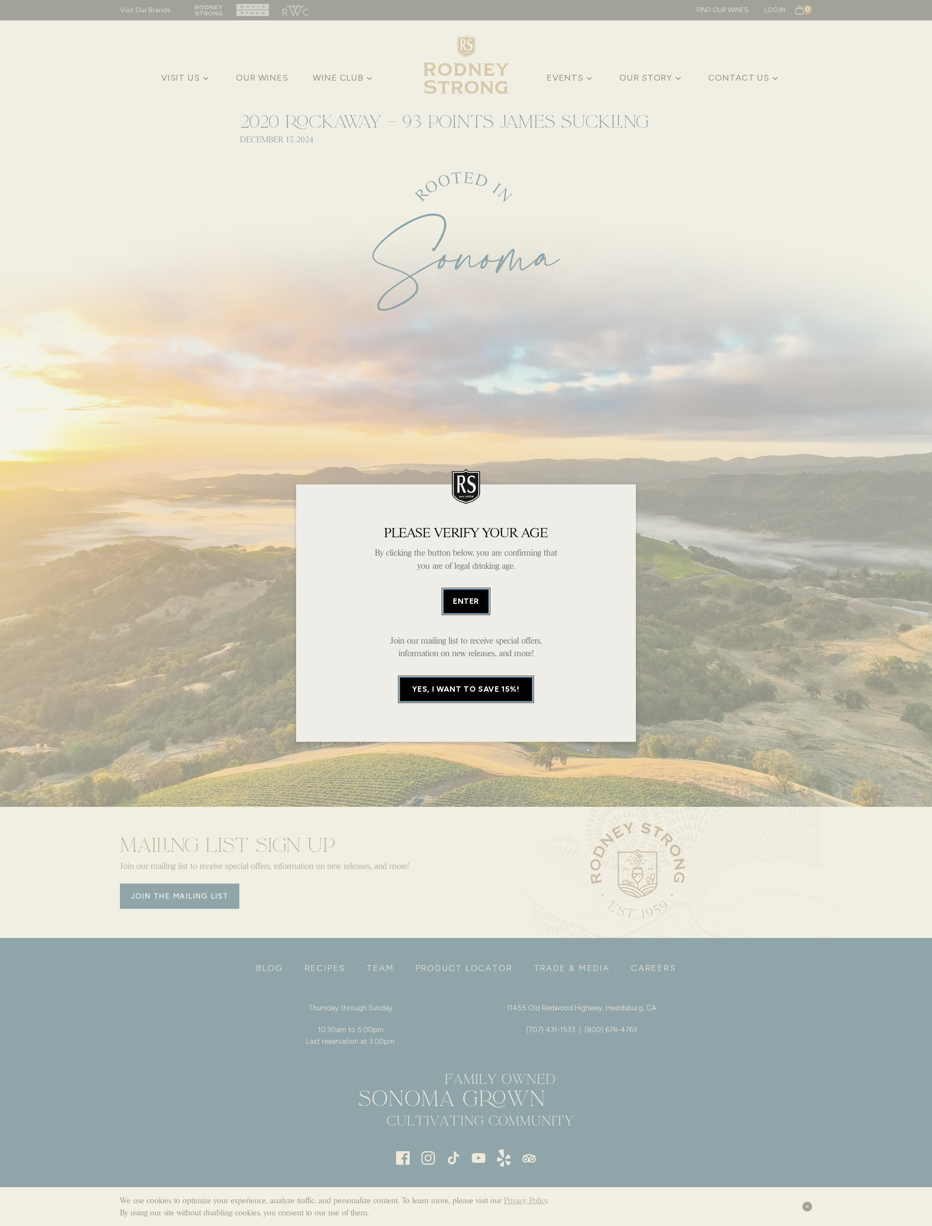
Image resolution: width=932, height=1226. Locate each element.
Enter (466, 601)
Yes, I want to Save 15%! (465, 689)
